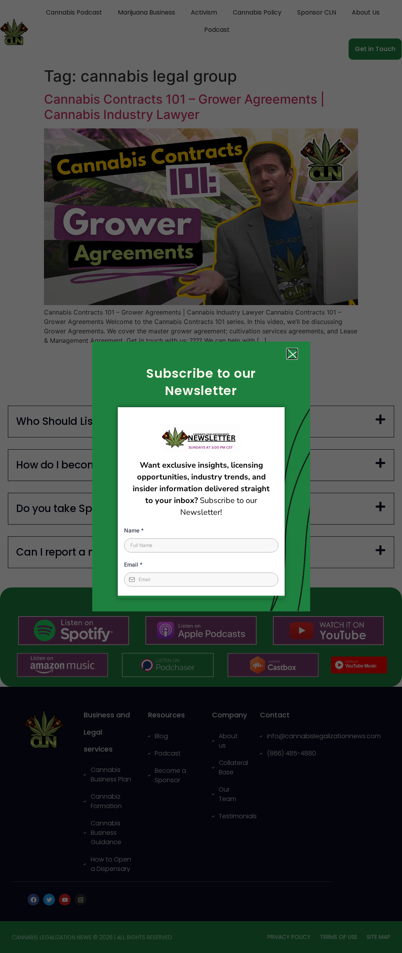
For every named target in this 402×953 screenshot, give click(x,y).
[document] (201, 476)
